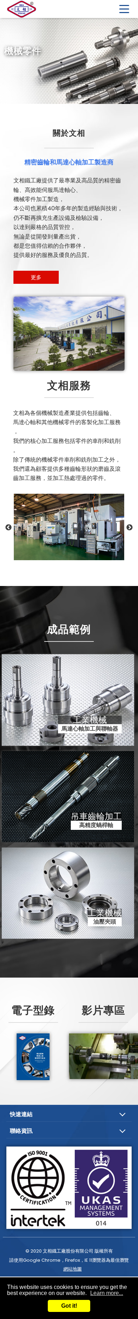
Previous (8, 527)
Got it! (69, 1306)
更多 (36, 277)
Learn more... (106, 1293)
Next (129, 527)
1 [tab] (58, 96)
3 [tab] (79, 96)
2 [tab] (69, 96)
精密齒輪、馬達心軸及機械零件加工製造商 (32, 9)
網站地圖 (72, 1269)
